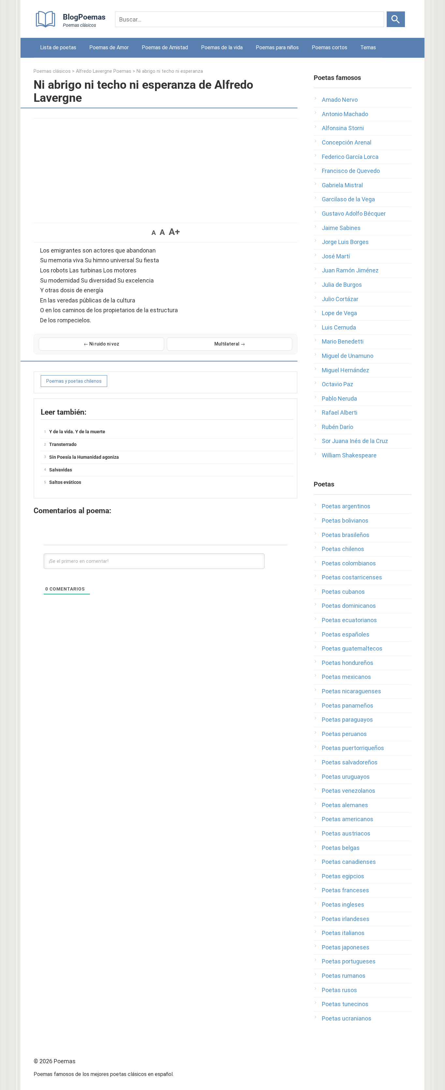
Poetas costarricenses (352, 577)
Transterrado (63, 444)
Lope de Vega (339, 313)
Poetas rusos (339, 990)
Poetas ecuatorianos (349, 620)
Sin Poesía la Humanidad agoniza (84, 457)
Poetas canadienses (349, 861)
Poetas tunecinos (345, 1004)
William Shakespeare (349, 455)
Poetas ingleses (343, 904)
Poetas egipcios (343, 876)
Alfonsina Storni (343, 128)
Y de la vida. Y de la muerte (77, 431)
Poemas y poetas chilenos (74, 381)
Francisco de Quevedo (351, 170)
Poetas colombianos (349, 563)
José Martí (336, 256)
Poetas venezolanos (348, 790)
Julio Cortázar (340, 299)
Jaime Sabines (341, 227)
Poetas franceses (345, 890)
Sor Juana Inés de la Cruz (355, 441)
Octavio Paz (337, 384)
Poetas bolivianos (345, 520)
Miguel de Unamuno (347, 355)
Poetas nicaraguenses (351, 691)
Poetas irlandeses (345, 918)
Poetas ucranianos (346, 1018)
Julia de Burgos (342, 284)
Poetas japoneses (345, 947)
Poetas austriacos (346, 833)
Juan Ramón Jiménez (350, 270)
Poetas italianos (343, 932)
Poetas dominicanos (349, 605)
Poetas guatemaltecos (352, 648)
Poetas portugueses (349, 961)
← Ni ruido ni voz (101, 343)
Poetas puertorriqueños (353, 748)
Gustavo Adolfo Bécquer (354, 213)
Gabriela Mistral (342, 185)
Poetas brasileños (345, 534)
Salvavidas (60, 469)
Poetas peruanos (344, 733)
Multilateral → (229, 343)
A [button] (153, 233)
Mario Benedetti (343, 341)
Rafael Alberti (339, 412)
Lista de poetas (58, 47)
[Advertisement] (165, 167)
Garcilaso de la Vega (348, 199)
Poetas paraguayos (347, 719)
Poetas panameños (347, 705)
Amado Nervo (340, 99)
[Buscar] (396, 19)
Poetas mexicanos (346, 676)
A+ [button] (174, 231)
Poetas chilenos (343, 548)
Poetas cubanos (343, 591)
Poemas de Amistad (165, 47)
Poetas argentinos (346, 506)
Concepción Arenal (346, 142)
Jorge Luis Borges (345, 241)
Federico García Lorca (350, 156)
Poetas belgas (341, 847)
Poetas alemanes (345, 805)
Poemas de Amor (109, 47)
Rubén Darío (337, 426)
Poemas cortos (329, 47)
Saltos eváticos (65, 482)
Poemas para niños (277, 47)
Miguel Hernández (345, 370)
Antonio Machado (345, 114)
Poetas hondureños (347, 662)
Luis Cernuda (339, 327)
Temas (368, 47)
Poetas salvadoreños (350, 762)
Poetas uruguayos (346, 776)
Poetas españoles (345, 634)
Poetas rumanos (344, 975)
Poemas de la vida (222, 47)
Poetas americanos (347, 819)
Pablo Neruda (339, 398)
